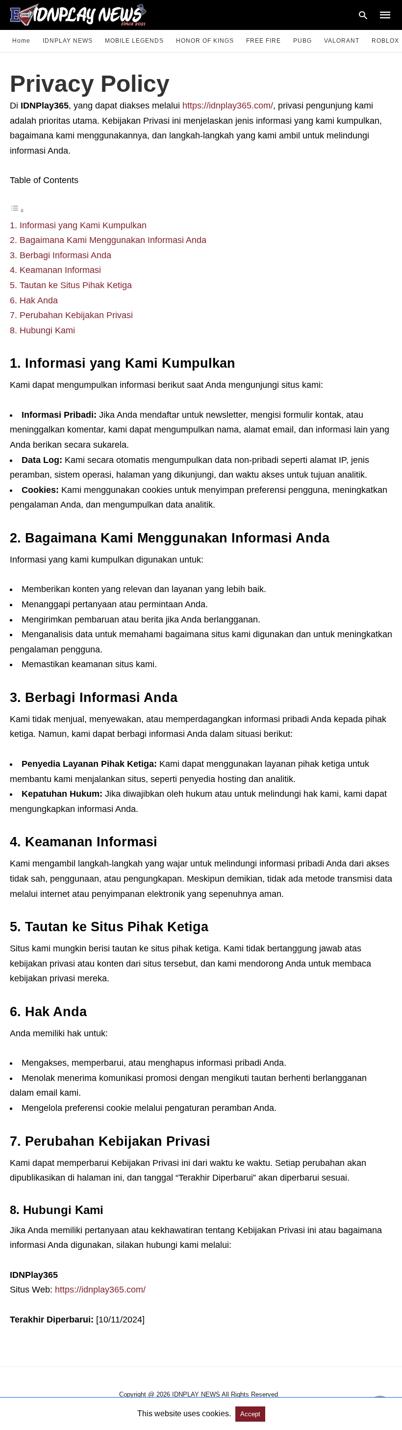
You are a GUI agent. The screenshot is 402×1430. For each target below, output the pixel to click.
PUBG (302, 40)
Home (21, 40)
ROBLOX (385, 40)
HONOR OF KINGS (205, 40)
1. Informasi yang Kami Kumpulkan (78, 225)
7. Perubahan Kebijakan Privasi (71, 315)
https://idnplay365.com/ (227, 105)
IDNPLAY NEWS (68, 40)
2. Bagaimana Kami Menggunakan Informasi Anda (108, 240)
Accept (250, 1414)
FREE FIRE (263, 40)
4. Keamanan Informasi (55, 270)
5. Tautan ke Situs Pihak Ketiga (71, 285)
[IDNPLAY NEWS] (87, 13)
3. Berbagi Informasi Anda (60, 255)
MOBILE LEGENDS (134, 40)
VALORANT (341, 40)
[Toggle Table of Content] (17, 210)
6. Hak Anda (34, 300)
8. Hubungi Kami (42, 330)
